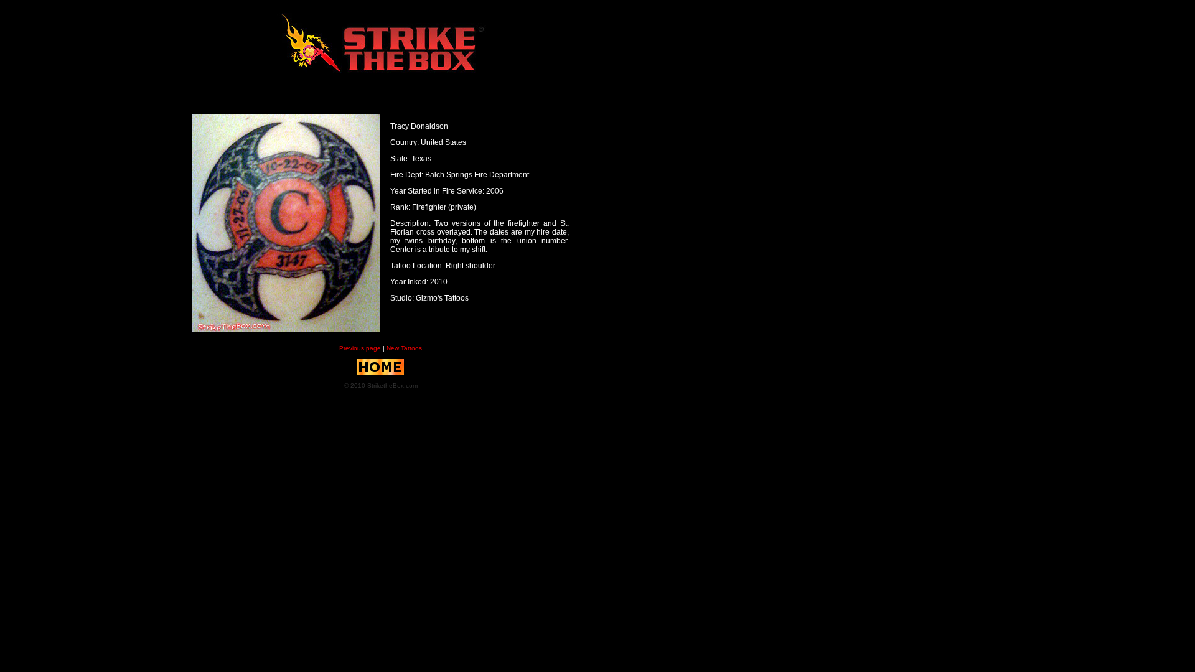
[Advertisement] (55, 194)
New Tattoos (404, 348)
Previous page (361, 348)
